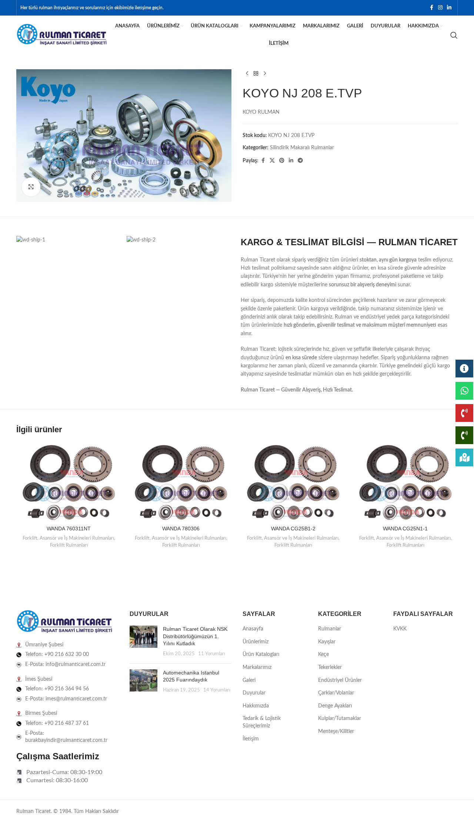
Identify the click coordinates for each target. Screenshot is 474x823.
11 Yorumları (211, 654)
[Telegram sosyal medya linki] (300, 161)
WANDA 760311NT (69, 529)
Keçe (323, 654)
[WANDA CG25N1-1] (405, 482)
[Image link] (64, 621)
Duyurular (254, 693)
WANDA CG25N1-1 (405, 529)
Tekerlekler (330, 667)
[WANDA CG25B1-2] (293, 482)
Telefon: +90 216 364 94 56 (57, 689)
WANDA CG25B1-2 (293, 529)
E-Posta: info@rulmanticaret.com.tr (65, 664)
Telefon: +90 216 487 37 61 (57, 723)
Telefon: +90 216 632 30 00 (57, 654)
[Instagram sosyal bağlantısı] (440, 8)
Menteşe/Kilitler (336, 731)
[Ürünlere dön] (255, 73)
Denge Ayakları (335, 706)
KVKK (400, 629)
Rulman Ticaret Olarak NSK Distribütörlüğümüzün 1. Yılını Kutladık (195, 636)
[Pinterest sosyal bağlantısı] (282, 161)
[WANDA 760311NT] (68, 482)
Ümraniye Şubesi (44, 644)
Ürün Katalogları (261, 654)
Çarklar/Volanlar (336, 693)
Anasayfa (253, 629)
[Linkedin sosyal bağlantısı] (449, 8)
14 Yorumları (216, 690)
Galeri (249, 680)
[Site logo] (61, 34)
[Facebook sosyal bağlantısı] (431, 8)
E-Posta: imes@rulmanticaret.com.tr (66, 699)
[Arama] (454, 35)
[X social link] (272, 161)
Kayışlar (327, 641)
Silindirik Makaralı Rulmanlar (302, 147)
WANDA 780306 (181, 529)
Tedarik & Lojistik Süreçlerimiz (262, 722)
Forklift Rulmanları (69, 545)
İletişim (251, 739)
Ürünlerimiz (255, 641)
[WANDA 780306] (180, 482)
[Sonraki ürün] (264, 73)
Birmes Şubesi (41, 713)
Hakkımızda (256, 706)
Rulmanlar (329, 629)
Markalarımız (257, 667)
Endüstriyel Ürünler (340, 680)
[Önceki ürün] (247, 73)
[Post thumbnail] (143, 641)
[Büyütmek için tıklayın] (31, 186)
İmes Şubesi (38, 679)
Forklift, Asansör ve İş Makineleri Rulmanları (68, 538)
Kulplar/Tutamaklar (339, 718)
